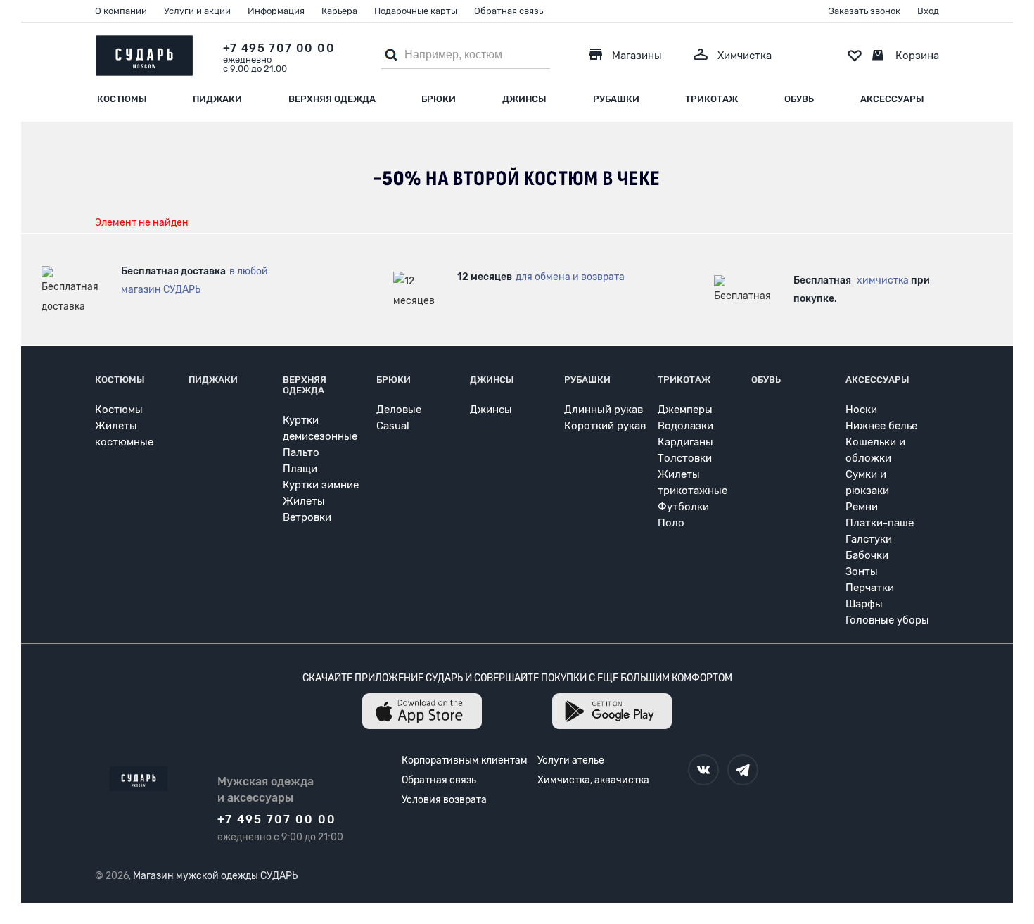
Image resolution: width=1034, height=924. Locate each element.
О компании (121, 11)
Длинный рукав (603, 409)
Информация (276, 11)
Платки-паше (879, 523)
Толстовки (685, 458)
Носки (861, 409)
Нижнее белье (881, 425)
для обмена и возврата (570, 277)
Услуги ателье (570, 760)
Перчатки (869, 587)
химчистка (883, 280)
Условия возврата (444, 800)
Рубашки (616, 99)
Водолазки (685, 425)
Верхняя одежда (332, 99)
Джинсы (524, 99)
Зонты (861, 571)
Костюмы (122, 99)
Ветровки (307, 517)
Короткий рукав (605, 425)
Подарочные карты (415, 11)
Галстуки (868, 539)
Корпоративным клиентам (465, 760)
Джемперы (685, 409)
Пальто (301, 452)
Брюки (438, 99)
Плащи (300, 468)
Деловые (398, 409)
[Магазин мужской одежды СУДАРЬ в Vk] (703, 769)
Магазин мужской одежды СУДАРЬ (215, 876)
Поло (671, 523)
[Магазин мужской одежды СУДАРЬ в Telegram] (742, 769)
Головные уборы (887, 620)
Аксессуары (892, 99)
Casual (392, 425)
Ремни (861, 506)
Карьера (339, 11)
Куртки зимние (321, 485)
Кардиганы (685, 442)
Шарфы (864, 603)
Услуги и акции (197, 11)
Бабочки (866, 555)
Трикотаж (711, 99)
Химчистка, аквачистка (593, 780)
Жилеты (304, 501)
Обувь (799, 99)
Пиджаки (217, 99)
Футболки (683, 506)
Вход (928, 10)
